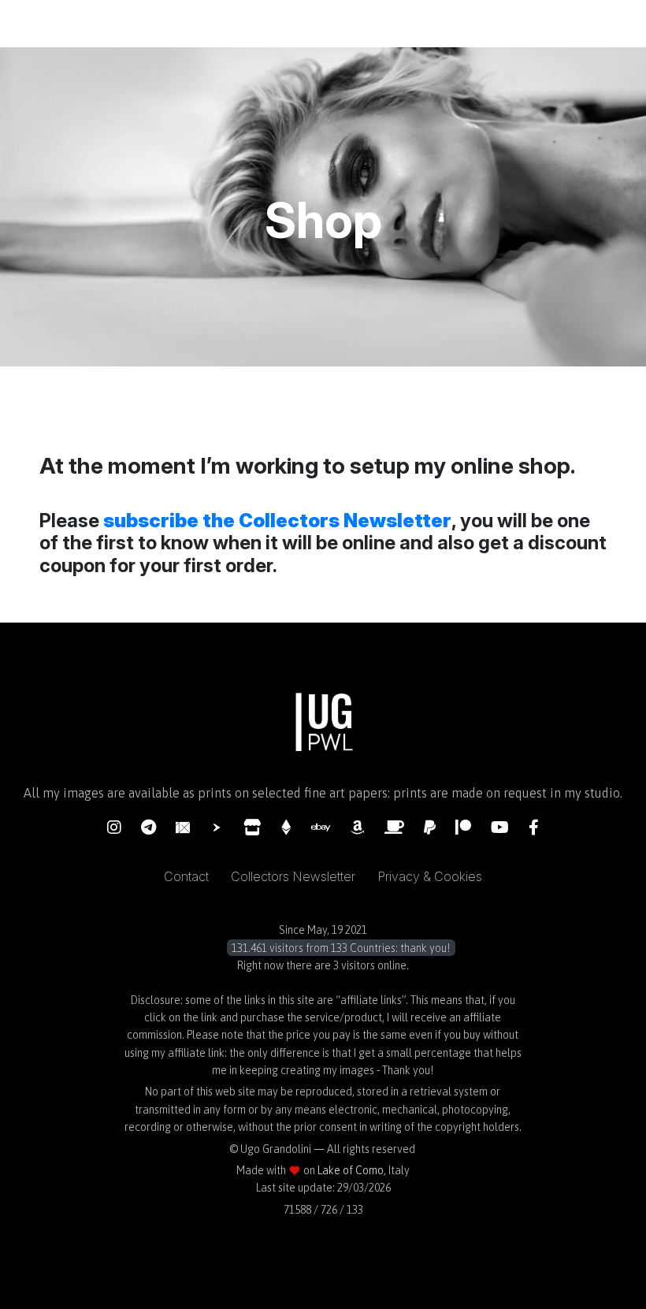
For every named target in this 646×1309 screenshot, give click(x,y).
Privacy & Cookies (429, 876)
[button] (322, 948)
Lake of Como (350, 1170)
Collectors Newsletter (293, 876)
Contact (186, 876)
